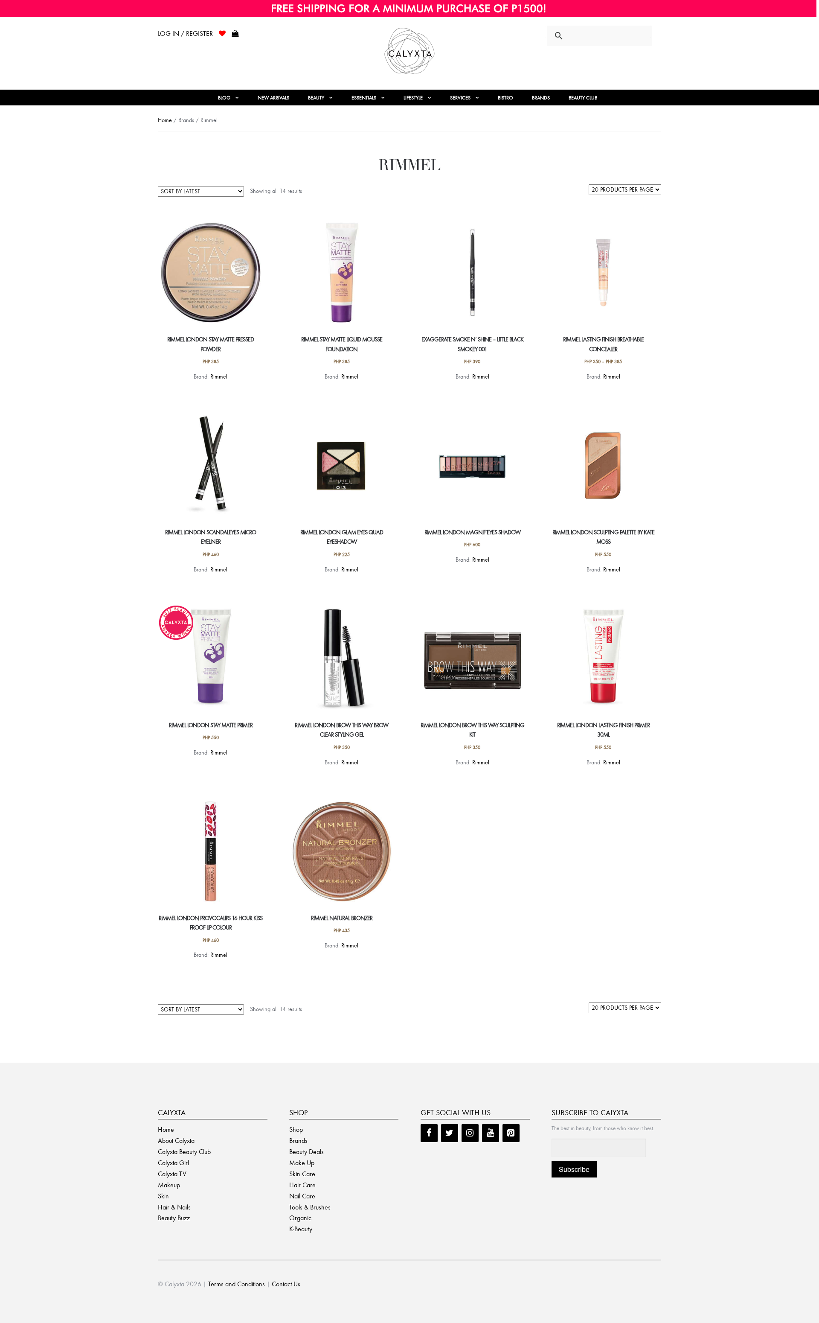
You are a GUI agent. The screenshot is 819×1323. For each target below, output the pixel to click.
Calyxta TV (172, 1174)
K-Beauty (300, 1229)
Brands (541, 98)
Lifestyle (413, 98)
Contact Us (286, 1284)
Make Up (301, 1163)
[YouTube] (490, 1133)
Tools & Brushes (310, 1207)
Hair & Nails (174, 1207)
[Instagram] (470, 1133)
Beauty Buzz (174, 1218)
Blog (224, 98)
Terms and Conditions (236, 1284)
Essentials (363, 98)
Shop (296, 1129)
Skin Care (302, 1174)
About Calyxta (176, 1140)
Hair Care (302, 1185)
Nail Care (302, 1196)
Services (460, 98)
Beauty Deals (306, 1152)
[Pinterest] (511, 1133)
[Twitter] (449, 1133)
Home (165, 120)
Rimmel (218, 376)
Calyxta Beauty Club (184, 1152)
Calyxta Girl (173, 1163)
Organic (300, 1218)
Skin (163, 1196)
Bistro (505, 98)
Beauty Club (583, 98)
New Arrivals (273, 98)
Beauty (316, 98)
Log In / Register (185, 33)
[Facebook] (429, 1133)
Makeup (169, 1185)
